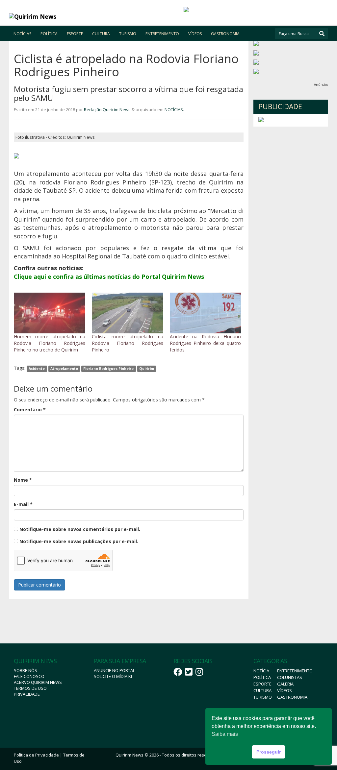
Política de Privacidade (36, 755)
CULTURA (101, 33)
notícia (261, 671)
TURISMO (127, 33)
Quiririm (146, 368)
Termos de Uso (30, 688)
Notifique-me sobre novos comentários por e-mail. (79, 529)
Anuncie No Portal (114, 670)
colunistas (289, 677)
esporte (262, 684)
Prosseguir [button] (268, 752)
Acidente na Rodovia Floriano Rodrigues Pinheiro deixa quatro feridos (205, 343)
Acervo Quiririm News (38, 682)
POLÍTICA (49, 33)
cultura (262, 690)
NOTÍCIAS (22, 33)
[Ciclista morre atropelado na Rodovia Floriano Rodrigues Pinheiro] (127, 313)
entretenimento (295, 671)
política (262, 677)
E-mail (23, 504)
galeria (285, 684)
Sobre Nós (25, 670)
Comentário (30, 409)
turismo (262, 697)
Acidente (37, 368)
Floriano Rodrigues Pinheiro (108, 368)
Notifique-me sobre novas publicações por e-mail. (78, 541)
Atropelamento (64, 368)
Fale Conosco (29, 676)
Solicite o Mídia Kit (114, 676)
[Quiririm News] (49, 16)
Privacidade (27, 694)
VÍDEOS (195, 33)
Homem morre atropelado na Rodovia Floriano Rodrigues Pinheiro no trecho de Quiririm (49, 343)
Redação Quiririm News (107, 109)
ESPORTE (75, 33)
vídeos (284, 690)
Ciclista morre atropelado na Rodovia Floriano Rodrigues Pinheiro (127, 343)
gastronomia (292, 697)
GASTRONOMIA (225, 33)
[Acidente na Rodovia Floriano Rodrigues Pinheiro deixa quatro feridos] (205, 313)
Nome (23, 480)
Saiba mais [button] (225, 734)
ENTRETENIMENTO (162, 33)
